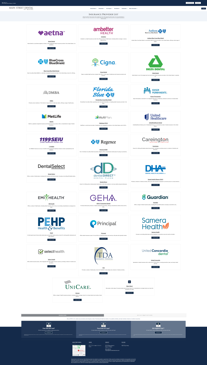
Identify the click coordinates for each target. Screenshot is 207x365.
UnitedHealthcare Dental (155, 122)
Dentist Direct (103, 182)
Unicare (77, 293)
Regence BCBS (103, 149)
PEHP (51, 233)
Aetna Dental (51, 41)
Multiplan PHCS (103, 123)
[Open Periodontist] (119, 8)
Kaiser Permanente (155, 96)
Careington (155, 146)
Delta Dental (155, 73)
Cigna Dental (103, 72)
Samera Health (155, 232)
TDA (103, 267)
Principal (103, 233)
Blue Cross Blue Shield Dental (51, 71)
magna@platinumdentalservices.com (112, 350)
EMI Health (51, 203)
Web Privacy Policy (125, 345)
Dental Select (51, 174)
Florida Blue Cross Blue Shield (103, 100)
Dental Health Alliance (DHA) (155, 179)
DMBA (51, 101)
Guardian (155, 202)
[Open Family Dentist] (96, 8)
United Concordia (155, 260)
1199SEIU (51, 146)
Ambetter (103, 36)
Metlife (51, 121)
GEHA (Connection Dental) (103, 203)
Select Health (51, 259)
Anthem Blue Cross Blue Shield (155, 38)
